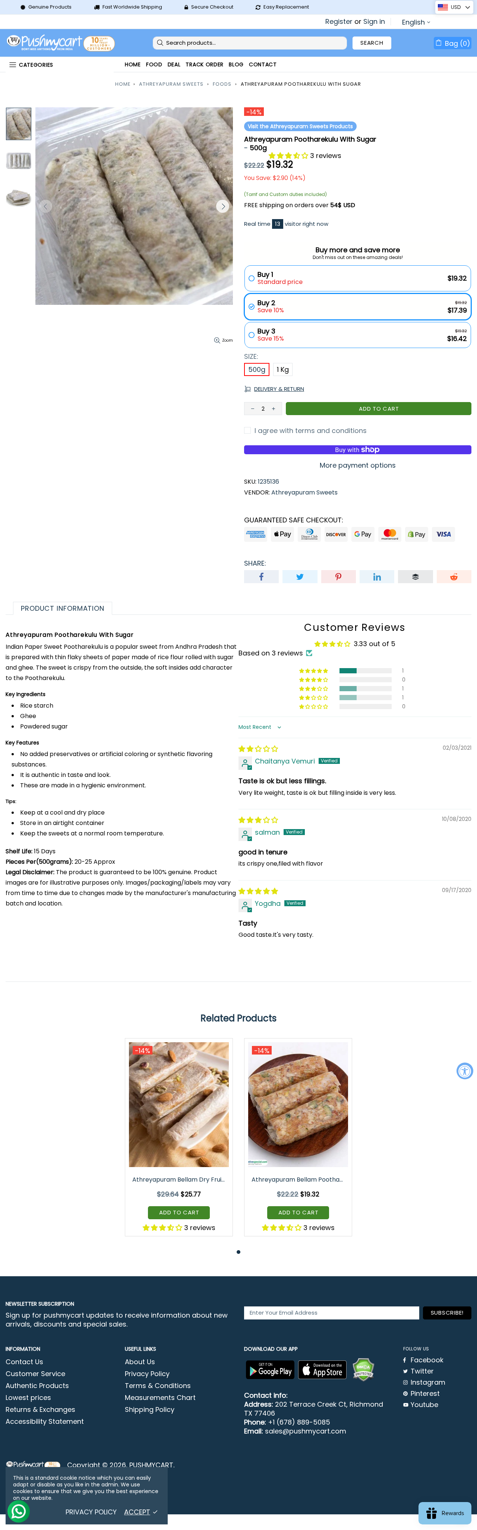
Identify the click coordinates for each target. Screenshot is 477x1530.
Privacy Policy (147, 1373)
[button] (289, 155)
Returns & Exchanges (40, 1409)
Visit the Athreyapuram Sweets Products (300, 126)
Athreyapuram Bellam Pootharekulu (299, 1179)
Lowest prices (28, 1397)
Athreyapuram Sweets (171, 84)
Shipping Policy (149, 1409)
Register (339, 21)
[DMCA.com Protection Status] (363, 1370)
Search (371, 43)
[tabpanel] (178, 1143)
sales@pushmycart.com (305, 1431)
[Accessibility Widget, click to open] (465, 1071)
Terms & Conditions (158, 1385)
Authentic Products (37, 1385)
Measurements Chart (160, 1397)
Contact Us (24, 1361)
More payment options (358, 465)
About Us (140, 1361)
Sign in (374, 21)
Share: (255, 563)
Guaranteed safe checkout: (293, 520)
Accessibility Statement (45, 1421)
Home (123, 84)
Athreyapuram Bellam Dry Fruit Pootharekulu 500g (179, 1179)
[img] (258, 748)
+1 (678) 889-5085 (299, 1422)
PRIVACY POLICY (91, 1512)
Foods (222, 84)
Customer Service (35, 1373)
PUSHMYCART (61, 43)
